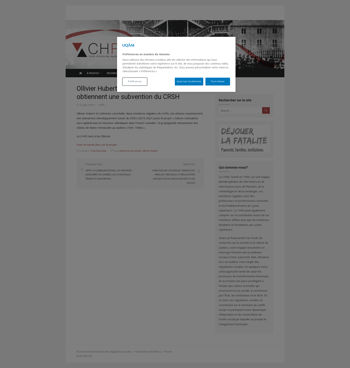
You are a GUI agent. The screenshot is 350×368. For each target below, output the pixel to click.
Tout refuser (218, 81)
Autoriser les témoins (189, 81)
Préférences (135, 81)
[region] (176, 64)
